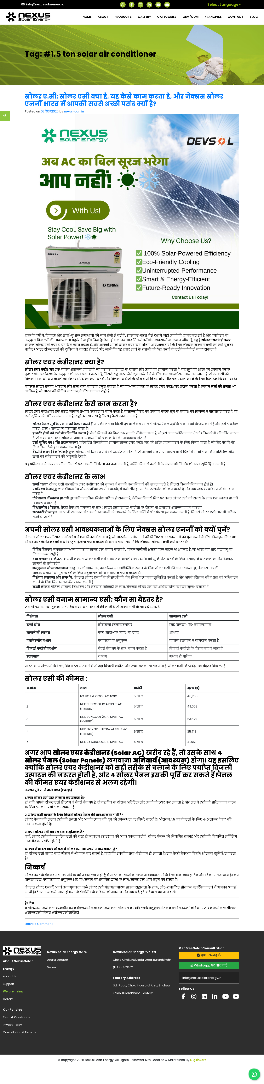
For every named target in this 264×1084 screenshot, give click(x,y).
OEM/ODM (190, 17)
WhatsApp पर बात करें (210, 965)
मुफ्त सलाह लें (210, 955)
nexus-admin (74, 111)
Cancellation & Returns (19, 1032)
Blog (254, 17)
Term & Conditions (16, 1017)
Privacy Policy (12, 1025)
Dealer (51, 967)
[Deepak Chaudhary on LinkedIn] (215, 997)
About (103, 17)
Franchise (213, 17)
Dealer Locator (57, 960)
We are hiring (13, 991)
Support (8, 984)
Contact (235, 17)
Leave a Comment (39, 924)
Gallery (144, 17)
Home (87, 17)
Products (123, 17)
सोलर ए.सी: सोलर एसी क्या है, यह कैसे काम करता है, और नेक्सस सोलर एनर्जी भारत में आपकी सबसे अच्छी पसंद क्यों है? (124, 100)
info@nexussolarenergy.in (46, 4)
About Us (9, 976)
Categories (166, 17)
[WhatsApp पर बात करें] (254, 1074)
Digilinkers (198, 1060)
